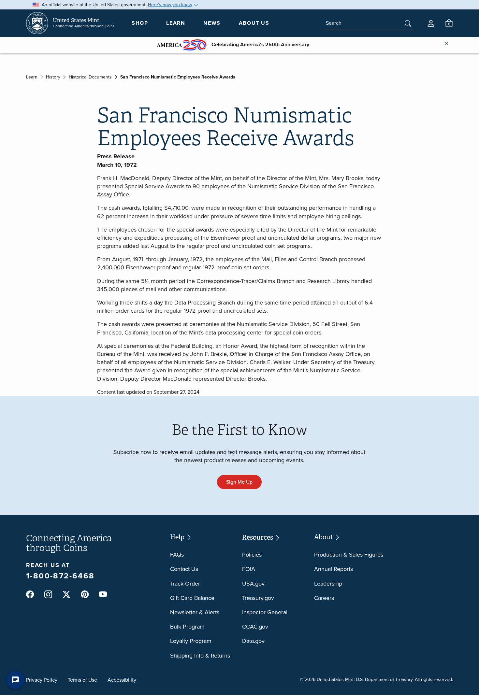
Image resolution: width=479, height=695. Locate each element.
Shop (140, 23)
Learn (175, 23)
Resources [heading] (258, 537)
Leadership (328, 583)
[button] (431, 23)
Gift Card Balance (192, 598)
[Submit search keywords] (407, 24)
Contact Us (184, 569)
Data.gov (253, 641)
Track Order (185, 583)
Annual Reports (333, 569)
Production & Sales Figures (348, 554)
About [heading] (324, 537)
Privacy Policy (41, 680)
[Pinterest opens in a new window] (85, 595)
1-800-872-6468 (60, 576)
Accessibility (122, 680)
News (211, 23)
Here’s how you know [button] (170, 4)
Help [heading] (178, 537)
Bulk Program (187, 626)
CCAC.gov (255, 626)
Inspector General (264, 612)
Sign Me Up (239, 482)
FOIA (248, 569)
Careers (324, 598)
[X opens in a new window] (66, 595)
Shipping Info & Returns (200, 655)
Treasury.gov (258, 598)
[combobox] (369, 23)
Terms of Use (82, 680)
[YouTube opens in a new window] (103, 595)
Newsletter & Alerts (194, 612)
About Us (254, 23)
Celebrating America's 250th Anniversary (257, 44)
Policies (252, 554)
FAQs (177, 554)
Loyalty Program (190, 641)
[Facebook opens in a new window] (30, 595)
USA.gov (253, 583)
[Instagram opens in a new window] (48, 595)
